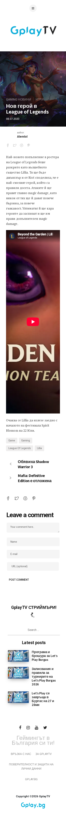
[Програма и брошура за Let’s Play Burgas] (18, 656)
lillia (39, 448)
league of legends (19, 448)
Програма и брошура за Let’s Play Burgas (44, 656)
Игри (40, 99)
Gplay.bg (31, 779)
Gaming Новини (18, 99)
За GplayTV (43, 754)
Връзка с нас (21, 754)
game (11, 440)
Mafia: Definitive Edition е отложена (35, 478)
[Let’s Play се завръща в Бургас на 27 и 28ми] (18, 697)
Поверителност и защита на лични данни (31, 766)
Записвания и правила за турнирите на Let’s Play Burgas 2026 (44, 676)
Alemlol (22, 136)
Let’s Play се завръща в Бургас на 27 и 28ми (43, 699)
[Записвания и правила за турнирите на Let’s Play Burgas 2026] (18, 672)
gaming (25, 440)
